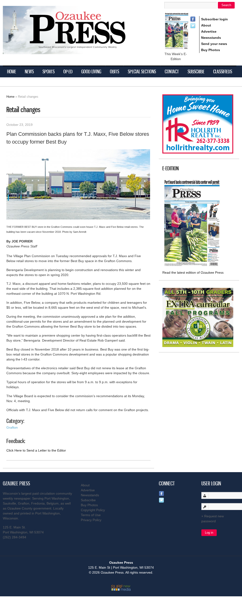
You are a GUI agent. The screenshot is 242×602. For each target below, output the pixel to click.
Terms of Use (91, 515)
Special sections (142, 71)
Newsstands (211, 37)
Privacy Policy (91, 520)
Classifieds (222, 71)
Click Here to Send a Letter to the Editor (36, 450)
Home (11, 71)
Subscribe (196, 71)
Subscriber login (214, 19)
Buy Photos (210, 50)
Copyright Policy (93, 510)
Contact (172, 71)
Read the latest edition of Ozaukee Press (193, 272)
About (206, 25)
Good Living (91, 71)
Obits (114, 71)
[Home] (74, 51)
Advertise (208, 31)
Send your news (214, 43)
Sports (49, 71)
